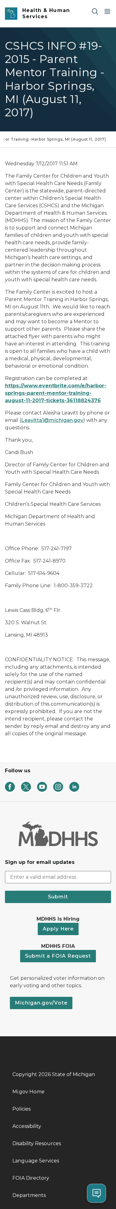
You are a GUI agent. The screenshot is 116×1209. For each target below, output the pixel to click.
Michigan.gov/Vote (41, 1003)
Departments (29, 1195)
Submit (58, 897)
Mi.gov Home (28, 1092)
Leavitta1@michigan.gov (52, 420)
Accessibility (26, 1126)
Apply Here (58, 929)
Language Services (35, 1161)
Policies (21, 1109)
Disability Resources (36, 1143)
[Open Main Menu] (107, 11)
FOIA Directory (30, 1178)
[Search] (95, 11)
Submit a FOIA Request (58, 956)
